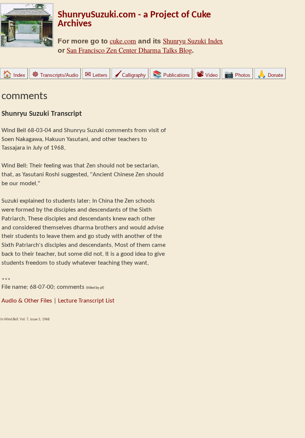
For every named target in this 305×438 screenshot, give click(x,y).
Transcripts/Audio (55, 75)
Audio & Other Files (26, 301)
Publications (171, 75)
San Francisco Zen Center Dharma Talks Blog (129, 50)
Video (207, 75)
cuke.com (123, 40)
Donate (270, 75)
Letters (96, 75)
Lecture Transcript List (86, 301)
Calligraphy (130, 75)
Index (14, 75)
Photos (237, 75)
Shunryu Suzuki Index (193, 40)
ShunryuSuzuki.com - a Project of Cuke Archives (134, 19)
